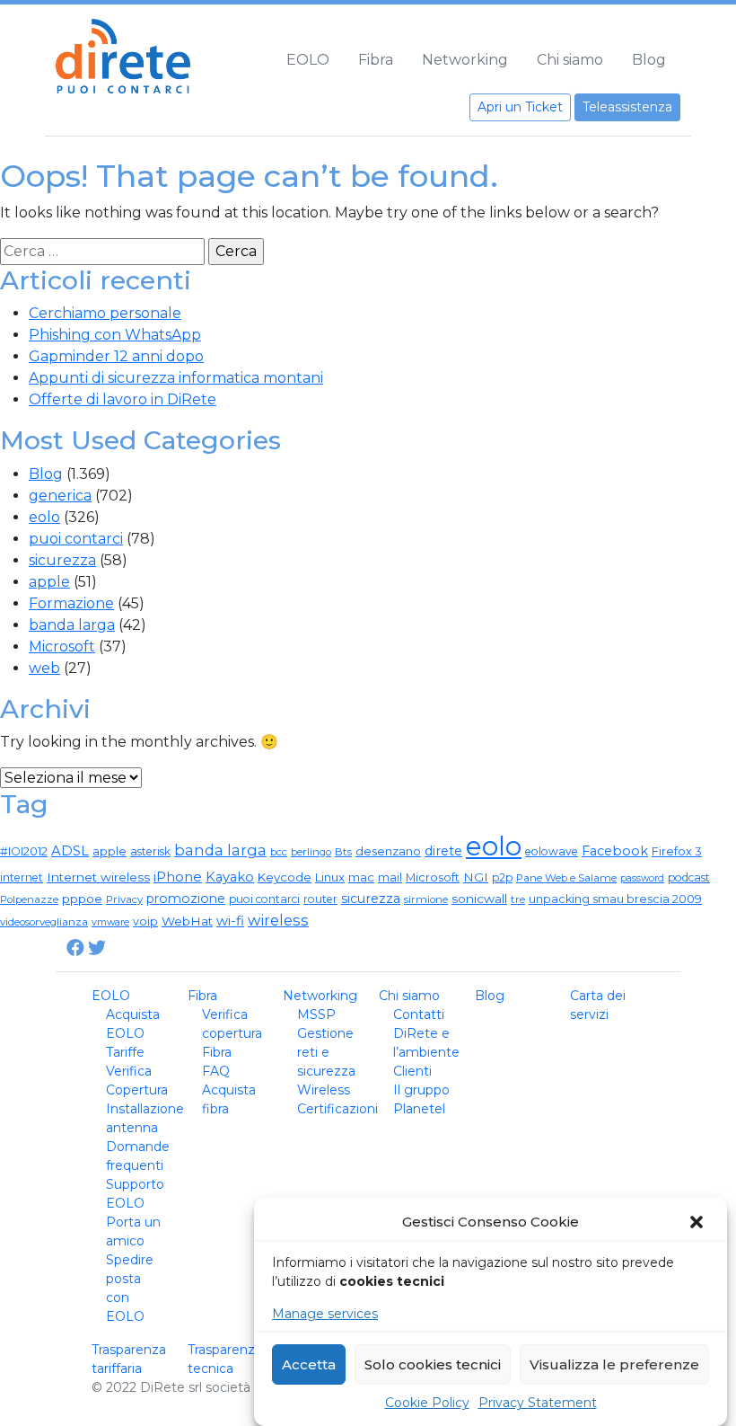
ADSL (70, 851)
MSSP (316, 1014)
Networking (465, 59)
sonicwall (479, 898)
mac (361, 877)
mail (390, 877)
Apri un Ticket (520, 107)
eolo (44, 517)
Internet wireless (98, 877)
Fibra (375, 59)
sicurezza (62, 560)
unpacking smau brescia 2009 (615, 899)
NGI (475, 877)
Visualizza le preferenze (614, 1364)
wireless (278, 920)
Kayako (230, 877)
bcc (278, 852)
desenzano (388, 851)
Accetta (309, 1364)
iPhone (177, 876)
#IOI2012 (24, 851)
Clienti (412, 1071)
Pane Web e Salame (566, 878)
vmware (110, 922)
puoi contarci (76, 538)
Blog (649, 59)
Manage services (325, 1314)
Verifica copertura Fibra (232, 1033)
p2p (502, 877)
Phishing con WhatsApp (115, 334)
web (44, 668)
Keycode (284, 877)
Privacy (124, 899)
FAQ (216, 1071)
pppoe (82, 898)
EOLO (307, 59)
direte (443, 851)
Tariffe (125, 1052)
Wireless (323, 1090)
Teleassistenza (627, 107)
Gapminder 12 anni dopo (116, 356)
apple (49, 581)
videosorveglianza (44, 922)
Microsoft (62, 646)
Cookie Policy (427, 1403)
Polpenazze (29, 899)
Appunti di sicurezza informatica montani (176, 377)
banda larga (72, 624)
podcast (689, 877)
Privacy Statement (537, 1403)
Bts (343, 852)
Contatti (418, 1014)
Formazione (71, 603)
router (320, 899)
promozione (185, 898)
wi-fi (230, 921)
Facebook (615, 851)
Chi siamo (570, 59)
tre (518, 899)
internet (21, 877)
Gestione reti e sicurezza (326, 1052)
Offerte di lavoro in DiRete (122, 399)
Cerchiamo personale (105, 313)
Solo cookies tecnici (432, 1364)
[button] (698, 1222)
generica (60, 495)
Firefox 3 (677, 851)
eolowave (551, 851)
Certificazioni (337, 1109)
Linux (330, 877)
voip (145, 921)
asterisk (150, 851)
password (642, 878)
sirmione (426, 899)
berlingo (311, 852)
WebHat (187, 921)
